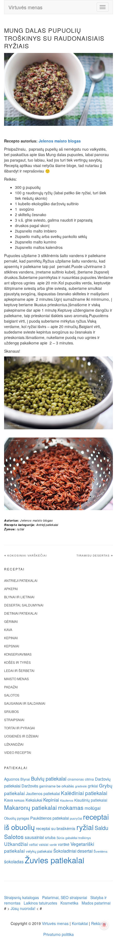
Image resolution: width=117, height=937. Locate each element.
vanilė (53, 845)
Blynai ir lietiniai (19, 596)
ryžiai (20, 529)
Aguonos (11, 779)
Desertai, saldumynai (23, 605)
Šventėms (100, 851)
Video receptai (17, 752)
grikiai (93, 786)
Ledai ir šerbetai (19, 670)
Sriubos (11, 711)
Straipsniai (14, 719)
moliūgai (92, 808)
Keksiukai (34, 800)
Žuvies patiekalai (54, 859)
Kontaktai (80, 923)
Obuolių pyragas (16, 818)
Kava (8, 629)
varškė (63, 844)
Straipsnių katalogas (21, 897)
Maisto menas (16, 678)
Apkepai (11, 588)
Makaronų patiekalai (30, 807)
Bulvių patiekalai (48, 778)
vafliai (33, 844)
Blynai (25, 779)
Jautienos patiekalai (43, 793)
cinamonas (75, 779)
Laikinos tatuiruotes (40, 903)
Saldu (101, 828)
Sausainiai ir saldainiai (24, 703)
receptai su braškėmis (55, 828)
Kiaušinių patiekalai (90, 800)
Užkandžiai (13, 744)
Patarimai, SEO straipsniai (64, 897)
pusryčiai (76, 818)
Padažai (11, 687)
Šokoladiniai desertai (73, 851)
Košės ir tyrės (17, 662)
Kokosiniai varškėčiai (27, 555)
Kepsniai (11, 646)
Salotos (11, 695)
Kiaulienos (66, 800)
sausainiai (34, 837)
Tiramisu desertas (93, 555)
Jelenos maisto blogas (60, 141)
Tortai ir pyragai (19, 727)
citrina (89, 779)
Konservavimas (18, 654)
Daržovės (29, 786)
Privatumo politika (58, 934)
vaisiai (43, 844)
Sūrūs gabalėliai (67, 837)
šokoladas (14, 861)
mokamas (71, 807)
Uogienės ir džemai (21, 736)
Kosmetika (69, 903)
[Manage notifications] (104, 925)
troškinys (84, 837)
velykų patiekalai (39, 851)
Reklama (98, 923)
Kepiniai (11, 637)
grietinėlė (81, 786)
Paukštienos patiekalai (49, 818)
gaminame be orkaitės (56, 786)
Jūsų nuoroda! (23, 908)
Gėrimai (11, 621)
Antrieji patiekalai (47, 525)
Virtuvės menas (25, 7)
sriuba (50, 837)
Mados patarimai (96, 903)
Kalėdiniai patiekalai (84, 792)
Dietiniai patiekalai (20, 613)
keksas (19, 800)
